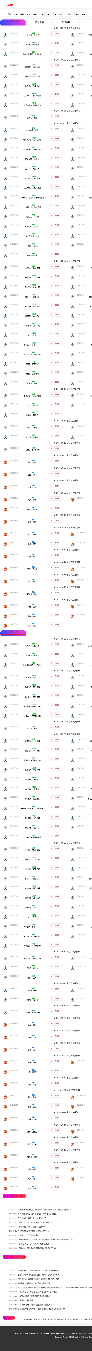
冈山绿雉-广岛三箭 (32, 287)
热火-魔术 (32, 616)
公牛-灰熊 (32, 522)
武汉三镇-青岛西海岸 (32, 188)
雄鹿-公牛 (32, 582)
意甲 (54, 14)
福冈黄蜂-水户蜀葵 (32, 751)
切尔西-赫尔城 (32, 406)
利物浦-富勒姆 (32, 415)
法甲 (48, 14)
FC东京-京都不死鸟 (32, 345)
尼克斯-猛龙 (32, 594)
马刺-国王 (32, 626)
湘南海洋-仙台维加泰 (32, 760)
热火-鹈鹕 (32, 500)
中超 (22, 14)
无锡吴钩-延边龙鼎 (32, 799)
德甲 (35, 14)
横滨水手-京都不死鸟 (32, 105)
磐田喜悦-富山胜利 (32, 326)
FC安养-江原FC (32, 335)
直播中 (57, 33)
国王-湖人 (32, 475)
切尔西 (50, 1320)
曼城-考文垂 (32, 255)
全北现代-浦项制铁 (32, 178)
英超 (9, 14)
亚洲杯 (68, 14)
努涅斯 (57, 1320)
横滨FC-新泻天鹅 (32, 297)
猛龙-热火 (32, 462)
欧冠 (28, 14)
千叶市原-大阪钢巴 (32, 278)
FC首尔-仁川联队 (32, 789)
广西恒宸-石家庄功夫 (32, 364)
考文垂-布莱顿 (32, 437)
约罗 (69, 1320)
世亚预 (76, 14)
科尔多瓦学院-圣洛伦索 (32, 54)
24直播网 (9, 5)
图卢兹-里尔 (32, 118)
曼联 (44, 1320)
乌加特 (75, 1320)
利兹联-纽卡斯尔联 (32, 450)
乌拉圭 (63, 1320)
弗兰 (81, 1320)
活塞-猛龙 (32, 607)
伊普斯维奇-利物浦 (32, 741)
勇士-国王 (32, 544)
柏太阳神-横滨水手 (32, 306)
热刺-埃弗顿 (32, 428)
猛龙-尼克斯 (32, 569)
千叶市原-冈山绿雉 (32, 76)
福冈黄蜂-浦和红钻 (32, 67)
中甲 (83, 14)
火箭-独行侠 (32, 509)
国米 (86, 1320)
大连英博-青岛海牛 (32, 226)
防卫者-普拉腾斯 (32, 45)
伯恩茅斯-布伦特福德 (32, 396)
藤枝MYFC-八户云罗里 (32, 140)
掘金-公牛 (32, 557)
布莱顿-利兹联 (32, 246)
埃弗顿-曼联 (32, 383)
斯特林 (22, 1320)
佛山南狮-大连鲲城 (32, 818)
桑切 (40, 1320)
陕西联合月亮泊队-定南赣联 (32, 808)
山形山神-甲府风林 (32, 770)
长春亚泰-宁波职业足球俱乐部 (32, 198)
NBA (15, 14)
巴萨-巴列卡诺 (32, 35)
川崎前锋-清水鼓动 (32, 316)
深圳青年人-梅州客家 (32, 354)
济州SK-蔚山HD (32, 780)
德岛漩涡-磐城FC (32, 159)
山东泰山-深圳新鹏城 (32, 837)
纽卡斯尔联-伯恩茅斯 (32, 207)
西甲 (41, 14)
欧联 (61, 14)
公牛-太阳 (32, 487)
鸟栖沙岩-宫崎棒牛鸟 (32, 149)
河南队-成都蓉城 (32, 374)
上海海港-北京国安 (32, 828)
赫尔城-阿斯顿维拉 (32, 268)
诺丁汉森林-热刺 (32, 236)
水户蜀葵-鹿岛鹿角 (32, 86)
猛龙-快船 (32, 534)
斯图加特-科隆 (32, 130)
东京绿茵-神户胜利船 (32, 96)
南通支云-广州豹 (32, 217)
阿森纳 (29, 1320)
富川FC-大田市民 (32, 169)
